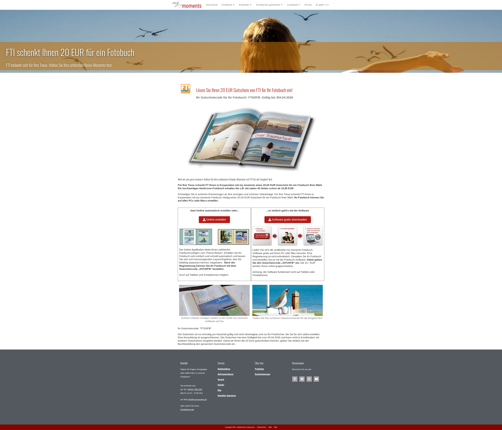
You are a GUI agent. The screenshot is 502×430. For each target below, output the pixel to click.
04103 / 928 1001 (195, 389)
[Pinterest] (302, 379)
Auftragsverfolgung (225, 374)
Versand (221, 379)
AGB (270, 427)
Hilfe (275, 427)
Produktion (259, 368)
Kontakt (221, 384)
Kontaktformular (187, 409)
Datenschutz (261, 427)
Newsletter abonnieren (227, 395)
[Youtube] (316, 379)
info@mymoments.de (197, 399)
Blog (219, 390)
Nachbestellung (224, 368)
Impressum (251, 427)
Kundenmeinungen (262, 374)
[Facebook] (294, 379)
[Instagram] (309, 379)
